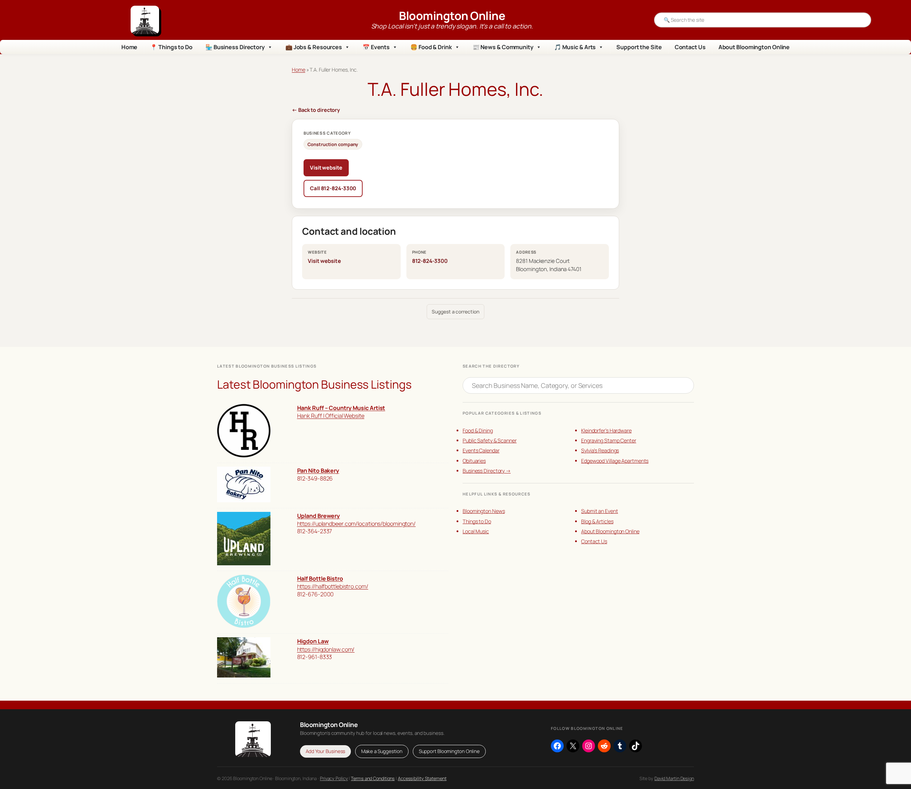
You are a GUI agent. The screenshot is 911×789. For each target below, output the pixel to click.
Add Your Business (325, 751)
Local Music (476, 531)
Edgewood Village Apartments (614, 460)
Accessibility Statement (422, 778)
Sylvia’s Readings (600, 450)
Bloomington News (484, 511)
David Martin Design (674, 778)
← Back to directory (316, 109)
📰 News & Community (503, 47)
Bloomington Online (452, 16)
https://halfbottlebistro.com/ (332, 586)
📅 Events (376, 47)
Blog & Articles (597, 521)
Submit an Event (599, 511)
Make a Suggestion (381, 751)
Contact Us (690, 47)
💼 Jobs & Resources (313, 47)
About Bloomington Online (754, 47)
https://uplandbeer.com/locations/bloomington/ (356, 524)
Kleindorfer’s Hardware (606, 430)
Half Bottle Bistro (320, 578)
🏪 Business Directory (235, 47)
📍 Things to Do (171, 47)
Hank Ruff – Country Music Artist (341, 408)
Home (129, 47)
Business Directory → (487, 470)
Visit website (326, 167)
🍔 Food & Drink (431, 47)
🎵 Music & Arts (575, 47)
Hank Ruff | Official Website (330, 416)
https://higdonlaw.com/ (326, 649)
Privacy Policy (334, 778)
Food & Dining (478, 430)
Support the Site (639, 47)
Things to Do (477, 521)
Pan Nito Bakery (318, 470)
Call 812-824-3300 (333, 188)
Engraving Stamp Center (608, 440)
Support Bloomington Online (449, 751)
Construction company (332, 144)
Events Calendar (481, 450)
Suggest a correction (455, 311)
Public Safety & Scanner (490, 440)
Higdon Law (313, 641)
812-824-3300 (430, 261)
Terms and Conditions (373, 778)
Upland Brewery (318, 516)
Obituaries (474, 460)
